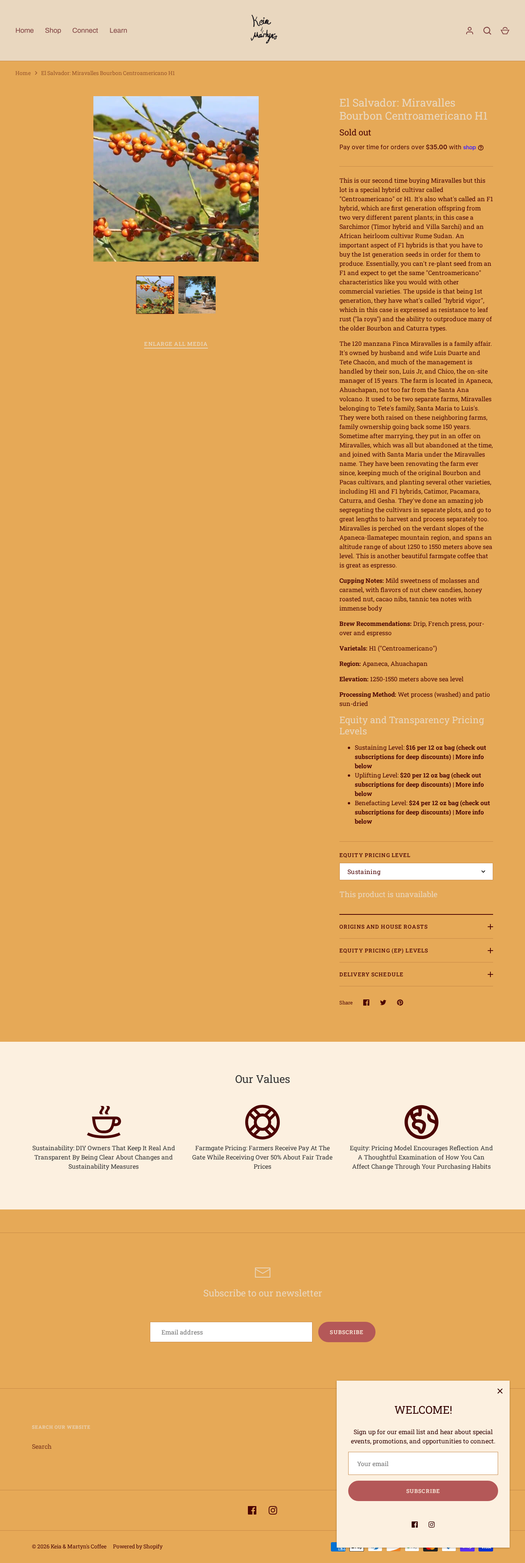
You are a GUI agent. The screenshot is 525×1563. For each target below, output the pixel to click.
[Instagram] (431, 1524)
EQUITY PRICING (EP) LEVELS (383, 950)
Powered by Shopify (138, 1546)
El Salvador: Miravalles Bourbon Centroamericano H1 (108, 73)
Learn (118, 30)
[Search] (487, 30)
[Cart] (505, 30)
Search (42, 1446)
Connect (85, 30)
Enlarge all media (176, 343)
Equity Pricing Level (374, 855)
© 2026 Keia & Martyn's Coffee (69, 1546)
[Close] (500, 1390)
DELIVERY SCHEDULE (371, 974)
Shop (53, 30)
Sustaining (363, 871)
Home (24, 30)
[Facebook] (414, 1524)
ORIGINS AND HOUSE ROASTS (383, 926)
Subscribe (423, 1491)
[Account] (469, 30)
